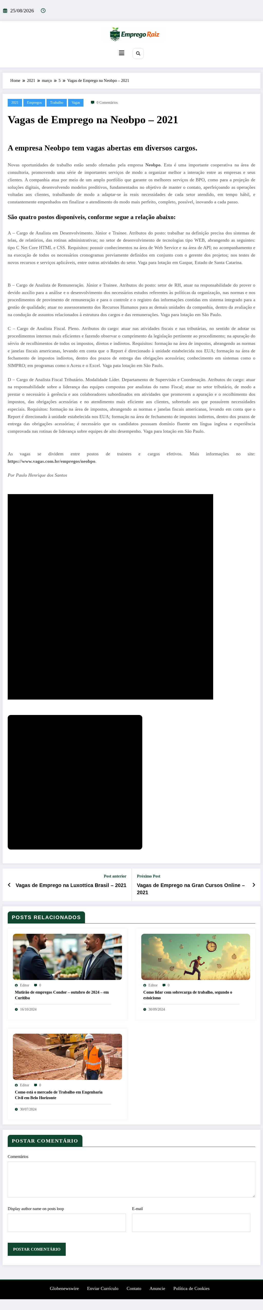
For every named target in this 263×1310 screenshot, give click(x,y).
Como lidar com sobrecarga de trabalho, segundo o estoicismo (187, 995)
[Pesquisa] (138, 53)
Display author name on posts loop (36, 1209)
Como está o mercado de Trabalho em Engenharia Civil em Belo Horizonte (58, 1095)
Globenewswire (64, 1288)
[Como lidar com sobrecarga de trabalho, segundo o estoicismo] (195, 956)
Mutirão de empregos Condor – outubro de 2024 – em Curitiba (62, 995)
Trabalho (56, 103)
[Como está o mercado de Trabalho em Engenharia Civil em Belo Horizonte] (67, 1056)
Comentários (18, 1156)
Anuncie (157, 1288)
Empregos (34, 103)
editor (24, 985)
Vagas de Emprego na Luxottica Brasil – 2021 (71, 885)
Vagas (76, 103)
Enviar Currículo (102, 1288)
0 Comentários (107, 103)
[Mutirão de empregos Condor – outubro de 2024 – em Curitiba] (67, 956)
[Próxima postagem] (253, 885)
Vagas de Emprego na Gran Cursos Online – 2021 (191, 888)
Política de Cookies (191, 1288)
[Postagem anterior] (9, 885)
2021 (14, 103)
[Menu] (121, 53)
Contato (134, 1288)
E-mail (137, 1209)
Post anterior (115, 876)
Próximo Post (148, 876)
